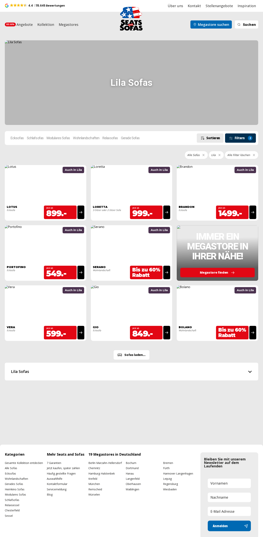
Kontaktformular (57, 484)
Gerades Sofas (14, 484)
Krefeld (92, 479)
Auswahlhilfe (54, 479)
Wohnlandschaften (86, 138)
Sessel (9, 516)
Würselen (94, 494)
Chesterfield (12, 510)
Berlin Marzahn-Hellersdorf (105, 463)
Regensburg (170, 484)
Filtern (243, 138)
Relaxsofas (110, 138)
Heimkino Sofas (14, 489)
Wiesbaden (170, 489)
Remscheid (95, 489)
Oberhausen (133, 484)
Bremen (168, 463)
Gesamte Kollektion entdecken (24, 463)
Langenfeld (133, 479)
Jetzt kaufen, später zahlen (63, 468)
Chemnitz (94, 468)
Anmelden (220, 526)
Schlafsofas (35, 138)
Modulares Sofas (58, 138)
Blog (50, 494)
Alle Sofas (11, 468)
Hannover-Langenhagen (178, 473)
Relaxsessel (12, 505)
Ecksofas (17, 138)
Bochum (131, 463)
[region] (131, 371)
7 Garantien (54, 463)
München (94, 484)
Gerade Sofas (130, 138)
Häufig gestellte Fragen (61, 473)
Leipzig (167, 479)
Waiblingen (132, 489)
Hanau (130, 473)
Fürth (166, 468)
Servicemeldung (56, 489)
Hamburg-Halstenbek (101, 473)
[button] (35, 6)
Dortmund (132, 468)
